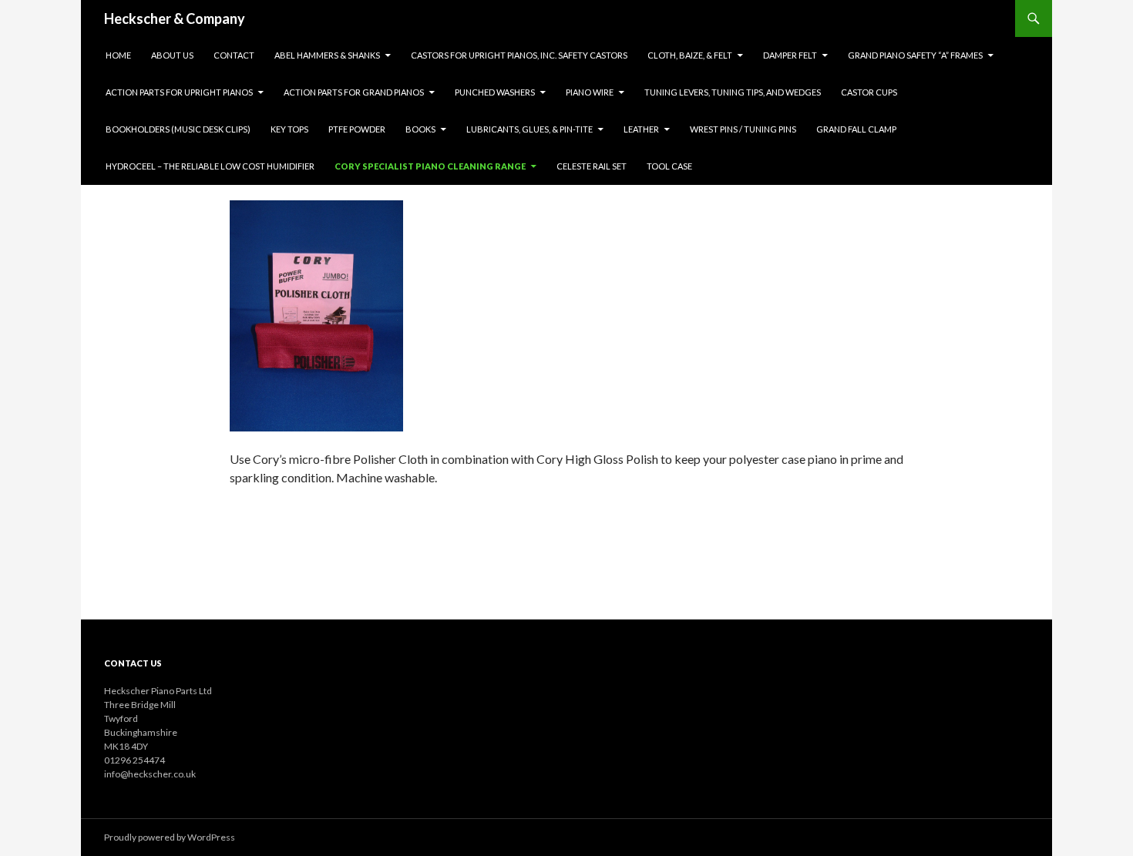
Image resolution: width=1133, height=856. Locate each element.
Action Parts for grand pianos (354, 92)
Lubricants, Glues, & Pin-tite (529, 129)
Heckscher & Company (174, 18)
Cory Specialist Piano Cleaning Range (430, 166)
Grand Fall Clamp (856, 129)
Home (118, 55)
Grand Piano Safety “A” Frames (915, 55)
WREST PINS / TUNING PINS (743, 129)
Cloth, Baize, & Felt (689, 55)
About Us (172, 55)
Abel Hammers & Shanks (327, 55)
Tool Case (669, 166)
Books (420, 129)
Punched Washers (495, 92)
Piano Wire (590, 92)
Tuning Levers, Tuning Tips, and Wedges (732, 92)
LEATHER (641, 129)
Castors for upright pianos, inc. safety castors (519, 55)
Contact (233, 55)
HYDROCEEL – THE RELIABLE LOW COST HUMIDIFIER (210, 166)
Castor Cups (869, 92)
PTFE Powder (356, 129)
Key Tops (289, 129)
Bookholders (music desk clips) (178, 129)
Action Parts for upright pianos (179, 92)
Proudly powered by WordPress (169, 837)
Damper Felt (790, 55)
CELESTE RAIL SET (591, 166)
